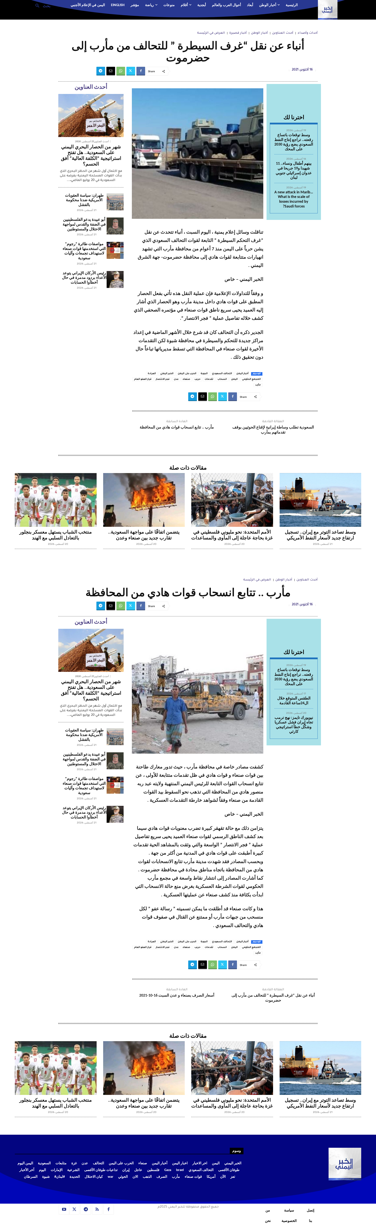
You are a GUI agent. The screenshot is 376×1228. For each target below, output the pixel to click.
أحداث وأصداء (308, 33)
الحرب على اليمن (187, 373)
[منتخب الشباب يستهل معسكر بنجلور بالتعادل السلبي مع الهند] (56, 500)
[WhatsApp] (120, 71)
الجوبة (204, 373)
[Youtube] (64, 1209)
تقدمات (209, 379)
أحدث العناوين (282, 33)
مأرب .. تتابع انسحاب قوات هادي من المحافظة (177, 427)
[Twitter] (130, 71)
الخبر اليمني (166, 373)
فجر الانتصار (163, 379)
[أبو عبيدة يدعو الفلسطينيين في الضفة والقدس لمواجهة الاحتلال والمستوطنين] (115, 225)
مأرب (258, 385)
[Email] (110, 71)
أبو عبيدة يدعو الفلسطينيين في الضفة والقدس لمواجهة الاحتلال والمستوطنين (84, 224)
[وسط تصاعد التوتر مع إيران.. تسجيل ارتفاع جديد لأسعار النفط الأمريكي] (320, 500)
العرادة (152, 373)
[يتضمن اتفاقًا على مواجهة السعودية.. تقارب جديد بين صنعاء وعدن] (144, 500)
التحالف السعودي (222, 373)
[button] (41, 5)
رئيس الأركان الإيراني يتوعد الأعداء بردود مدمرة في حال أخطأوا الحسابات (84, 278)
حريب (197, 379)
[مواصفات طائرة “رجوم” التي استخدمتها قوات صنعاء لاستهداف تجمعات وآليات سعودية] (115, 250)
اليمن (234, 379)
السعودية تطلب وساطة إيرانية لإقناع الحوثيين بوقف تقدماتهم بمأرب (273, 430)
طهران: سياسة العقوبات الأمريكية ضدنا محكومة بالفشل (84, 200)
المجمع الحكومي (251, 379)
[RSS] (97, 1209)
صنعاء (186, 379)
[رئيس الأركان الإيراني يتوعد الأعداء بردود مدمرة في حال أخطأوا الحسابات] (115, 279)
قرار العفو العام (142, 379)
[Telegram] (100, 71)
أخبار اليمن (242, 373)
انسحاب (222, 379)
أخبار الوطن (259, 33)
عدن (176, 379)
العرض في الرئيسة (211, 33)
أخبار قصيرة (238, 33)
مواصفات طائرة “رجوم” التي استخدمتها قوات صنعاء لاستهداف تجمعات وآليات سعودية (84, 251)
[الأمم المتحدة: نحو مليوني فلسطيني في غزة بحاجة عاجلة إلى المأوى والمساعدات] (232, 500)
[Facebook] (140, 71)
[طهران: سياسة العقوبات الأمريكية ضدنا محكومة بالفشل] (115, 201)
